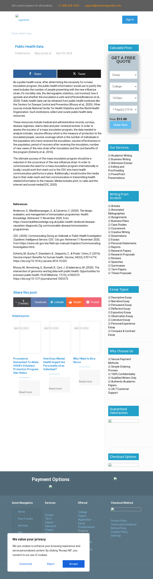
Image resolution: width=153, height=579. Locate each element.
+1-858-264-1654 (68, 5)
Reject (50, 563)
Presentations (86, 527)
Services (23, 525)
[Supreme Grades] (22, 19)
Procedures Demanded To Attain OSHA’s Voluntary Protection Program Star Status (26, 365)
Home (21, 511)
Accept (73, 563)
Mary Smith (41, 53)
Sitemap (116, 535)
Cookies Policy (119, 531)
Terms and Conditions (124, 524)
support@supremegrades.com (103, 5)
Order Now (120, 125)
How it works (25, 518)
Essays (49, 514)
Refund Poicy (119, 528)
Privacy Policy (119, 520)
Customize (25, 563)
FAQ (20, 532)
